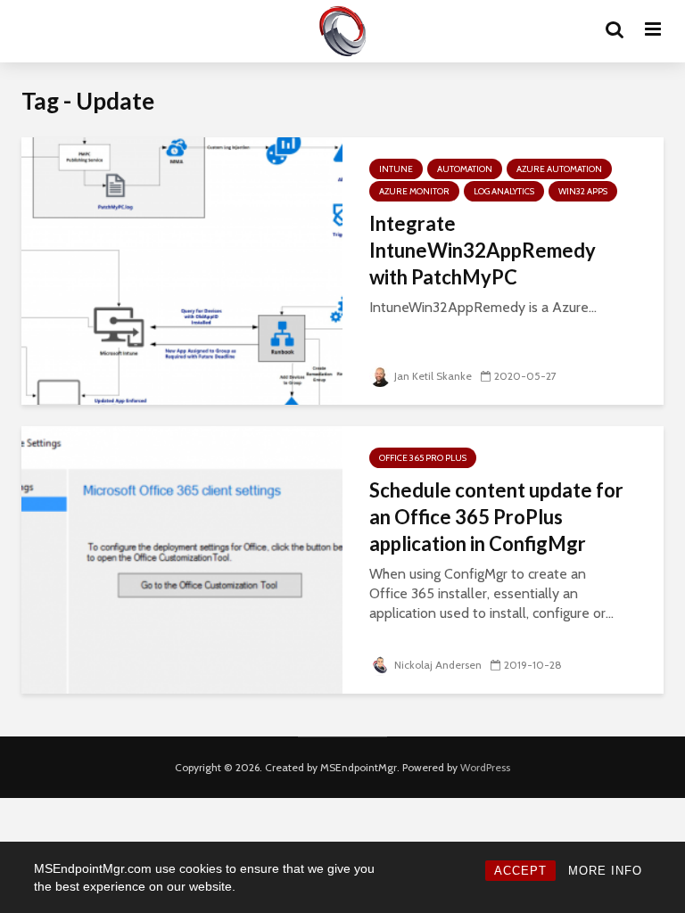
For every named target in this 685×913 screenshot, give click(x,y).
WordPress (485, 767)
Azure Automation (559, 169)
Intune (396, 169)
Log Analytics (504, 191)
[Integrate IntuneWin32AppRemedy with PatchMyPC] (181, 269)
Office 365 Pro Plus (422, 458)
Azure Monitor (414, 191)
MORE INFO (605, 870)
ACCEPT (520, 870)
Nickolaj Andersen (438, 664)
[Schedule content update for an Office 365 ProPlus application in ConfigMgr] (181, 558)
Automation (464, 169)
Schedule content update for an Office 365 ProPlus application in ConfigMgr (496, 516)
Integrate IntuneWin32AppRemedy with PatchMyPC (482, 250)
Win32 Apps (582, 191)
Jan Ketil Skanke (433, 375)
